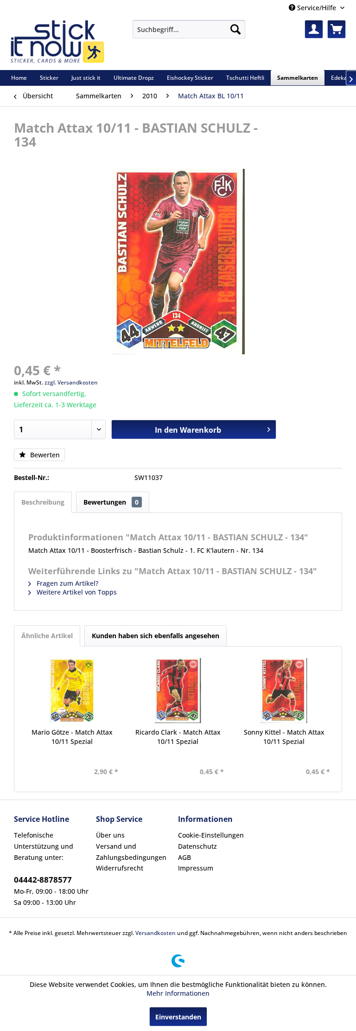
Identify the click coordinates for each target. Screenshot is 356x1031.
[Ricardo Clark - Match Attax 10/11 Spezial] (178, 690)
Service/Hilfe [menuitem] (316, 7)
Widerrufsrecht (119, 868)
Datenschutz (197, 846)
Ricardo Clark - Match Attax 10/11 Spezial (178, 737)
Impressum (195, 868)
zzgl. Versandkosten (71, 382)
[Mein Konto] (314, 29)
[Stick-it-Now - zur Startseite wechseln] (57, 42)
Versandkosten (155, 933)
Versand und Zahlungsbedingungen (131, 852)
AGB (184, 857)
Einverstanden (178, 1016)
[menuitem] (189, 29)
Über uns (110, 835)
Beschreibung (42, 502)
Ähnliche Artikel (47, 635)
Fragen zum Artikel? (66, 583)
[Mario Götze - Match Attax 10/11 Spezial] (72, 690)
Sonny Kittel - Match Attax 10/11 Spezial (284, 737)
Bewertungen (111, 502)
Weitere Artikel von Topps (76, 592)
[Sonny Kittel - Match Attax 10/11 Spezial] (284, 690)
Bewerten (44, 454)
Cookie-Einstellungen (211, 835)
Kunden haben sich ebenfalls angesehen (155, 635)
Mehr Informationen (178, 993)
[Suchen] (235, 29)
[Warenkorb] (336, 29)
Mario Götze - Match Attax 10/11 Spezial (72, 737)
